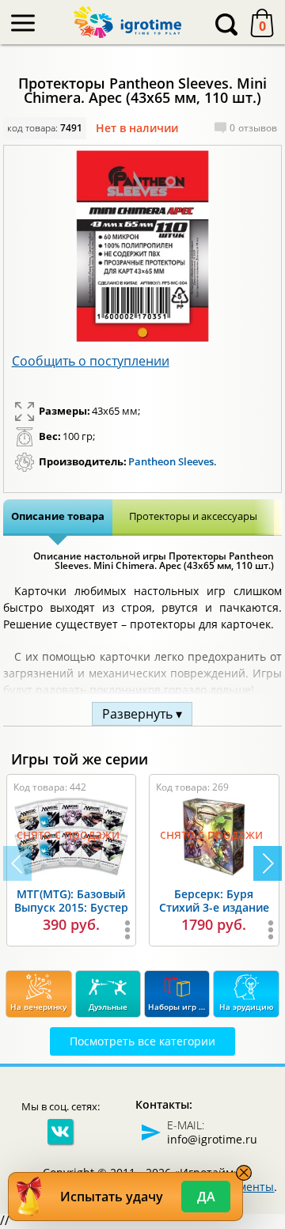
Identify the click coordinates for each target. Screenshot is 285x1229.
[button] (142, 332)
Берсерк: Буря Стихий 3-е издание (214, 900)
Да (206, 1196)
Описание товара (57, 516)
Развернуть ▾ (142, 714)
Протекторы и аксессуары (193, 516)
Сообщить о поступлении (90, 361)
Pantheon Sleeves (171, 461)
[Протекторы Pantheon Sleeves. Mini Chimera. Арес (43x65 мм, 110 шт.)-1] (143, 246)
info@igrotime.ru (212, 1139)
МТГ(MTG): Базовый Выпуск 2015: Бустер (71, 900)
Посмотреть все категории (142, 1041)
